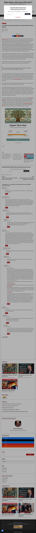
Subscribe (27, 14)
